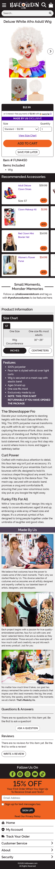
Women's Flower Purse (26, 259)
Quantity (45, 123)
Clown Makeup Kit (27, 209)
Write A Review (14, 753)
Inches (14, 350)
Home (10, 823)
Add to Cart (27, 143)
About (6, 850)
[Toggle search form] (44, 5)
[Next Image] (50, 51)
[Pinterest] (20, 774)
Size (5, 123)
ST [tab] (6, 326)
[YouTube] (35, 774)
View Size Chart (28, 135)
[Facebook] (12, 774)
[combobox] (24, 13)
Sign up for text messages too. (23, 804)
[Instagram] (27, 774)
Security (7, 857)
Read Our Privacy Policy (27, 816)
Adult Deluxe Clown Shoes (24, 187)
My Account (14, 829)
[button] (51, 5)
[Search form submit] (50, 13)
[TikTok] (42, 774)
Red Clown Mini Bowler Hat (26, 235)
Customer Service (14, 843)
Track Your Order (18, 836)
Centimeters (40, 350)
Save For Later (28, 152)
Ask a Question (27, 728)
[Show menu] (4, 5)
